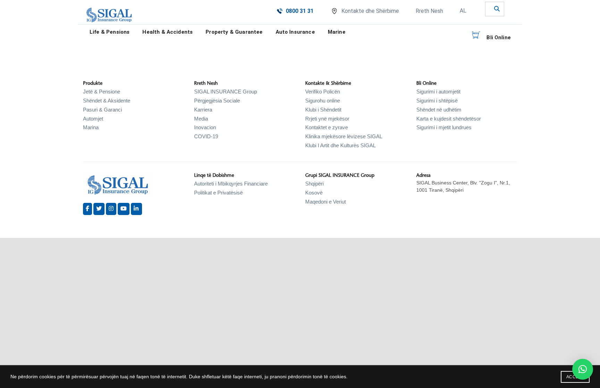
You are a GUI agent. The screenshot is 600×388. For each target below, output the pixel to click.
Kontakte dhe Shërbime (370, 11)
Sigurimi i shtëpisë (437, 101)
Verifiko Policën (322, 91)
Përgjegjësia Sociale (217, 101)
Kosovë (314, 193)
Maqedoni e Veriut (325, 202)
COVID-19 (206, 136)
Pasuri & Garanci (102, 110)
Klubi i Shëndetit (323, 110)
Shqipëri (314, 184)
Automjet (93, 119)
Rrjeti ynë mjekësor (327, 119)
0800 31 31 (300, 11)
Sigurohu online (322, 101)
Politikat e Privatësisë (218, 193)
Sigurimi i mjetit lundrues (444, 127)
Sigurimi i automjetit (438, 91)
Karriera (203, 110)
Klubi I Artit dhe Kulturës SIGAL (340, 145)
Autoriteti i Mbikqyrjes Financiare (231, 184)
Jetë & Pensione (101, 91)
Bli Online (498, 37)
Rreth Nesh (429, 11)
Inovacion (205, 127)
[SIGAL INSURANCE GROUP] (109, 15)
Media (201, 119)
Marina (91, 127)
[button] (582, 369)
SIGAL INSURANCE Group (225, 91)
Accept (575, 376)
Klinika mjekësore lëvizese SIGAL (343, 136)
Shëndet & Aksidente (106, 101)
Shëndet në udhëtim (438, 110)
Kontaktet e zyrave (326, 127)
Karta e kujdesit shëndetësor (448, 119)
